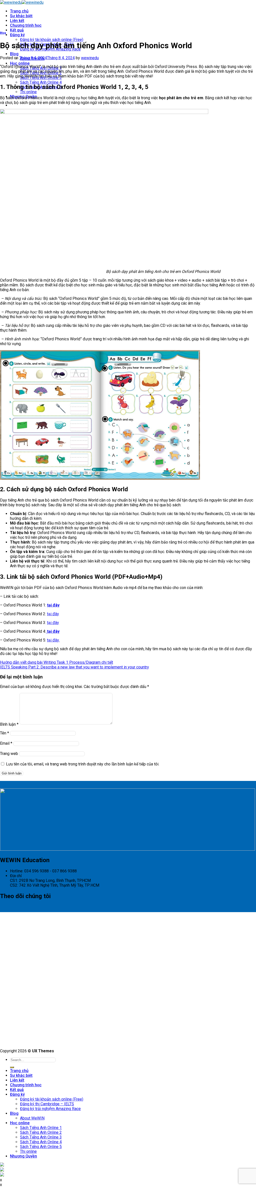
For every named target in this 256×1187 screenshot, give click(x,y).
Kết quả (17, 30)
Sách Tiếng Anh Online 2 (41, 1132)
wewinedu (90, 57)
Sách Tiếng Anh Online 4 (41, 82)
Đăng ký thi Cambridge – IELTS (47, 1104)
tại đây (53, 613)
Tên (4, 733)
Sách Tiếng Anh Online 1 (41, 1127)
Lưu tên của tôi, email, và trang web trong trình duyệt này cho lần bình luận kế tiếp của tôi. (82, 764)
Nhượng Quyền (23, 1156)
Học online (20, 63)
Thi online (28, 91)
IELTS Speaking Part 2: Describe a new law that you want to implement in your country (74, 667)
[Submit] (12, 1067)
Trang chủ (19, 11)
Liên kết (17, 20)
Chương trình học (26, 25)
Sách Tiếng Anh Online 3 (41, 1137)
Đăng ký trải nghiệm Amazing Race (50, 1108)
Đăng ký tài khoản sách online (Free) (51, 39)
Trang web (9, 753)
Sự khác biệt (21, 15)
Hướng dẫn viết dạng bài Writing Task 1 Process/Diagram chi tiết (56, 662)
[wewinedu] (22, 2)
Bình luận (9, 724)
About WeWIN (32, 1118)
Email (6, 743)
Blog (14, 53)
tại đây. (53, 640)
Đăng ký (17, 34)
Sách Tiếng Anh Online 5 (41, 1146)
